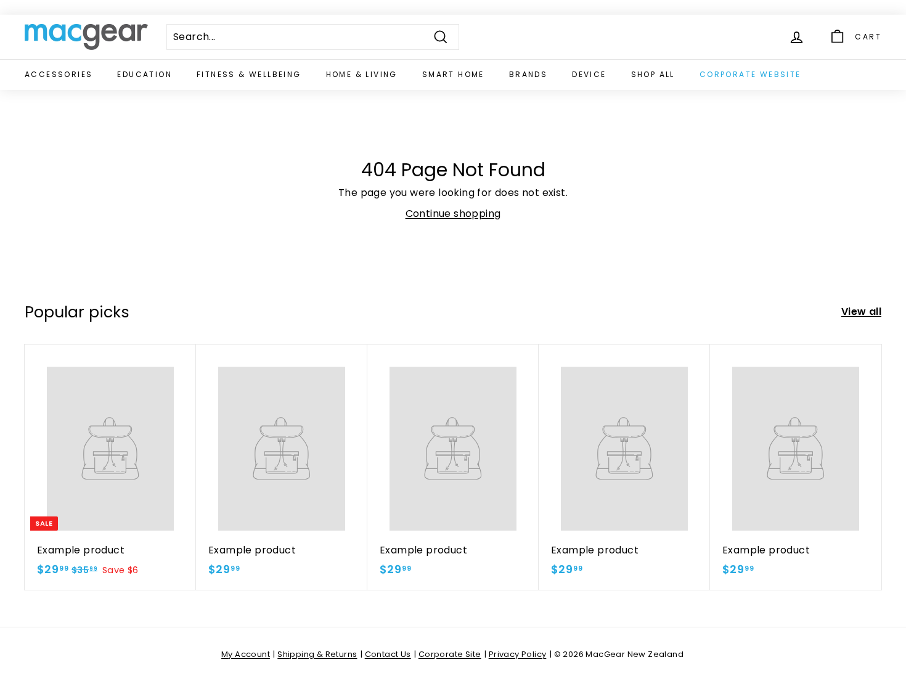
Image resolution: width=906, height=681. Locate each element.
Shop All (653, 74)
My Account (245, 654)
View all (861, 311)
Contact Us (388, 654)
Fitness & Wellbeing (249, 74)
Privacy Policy (518, 654)
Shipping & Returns (317, 654)
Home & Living (362, 74)
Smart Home (453, 74)
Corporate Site (449, 654)
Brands (528, 74)
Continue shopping (453, 213)
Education (144, 74)
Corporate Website (750, 74)
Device (589, 74)
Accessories (58, 74)
